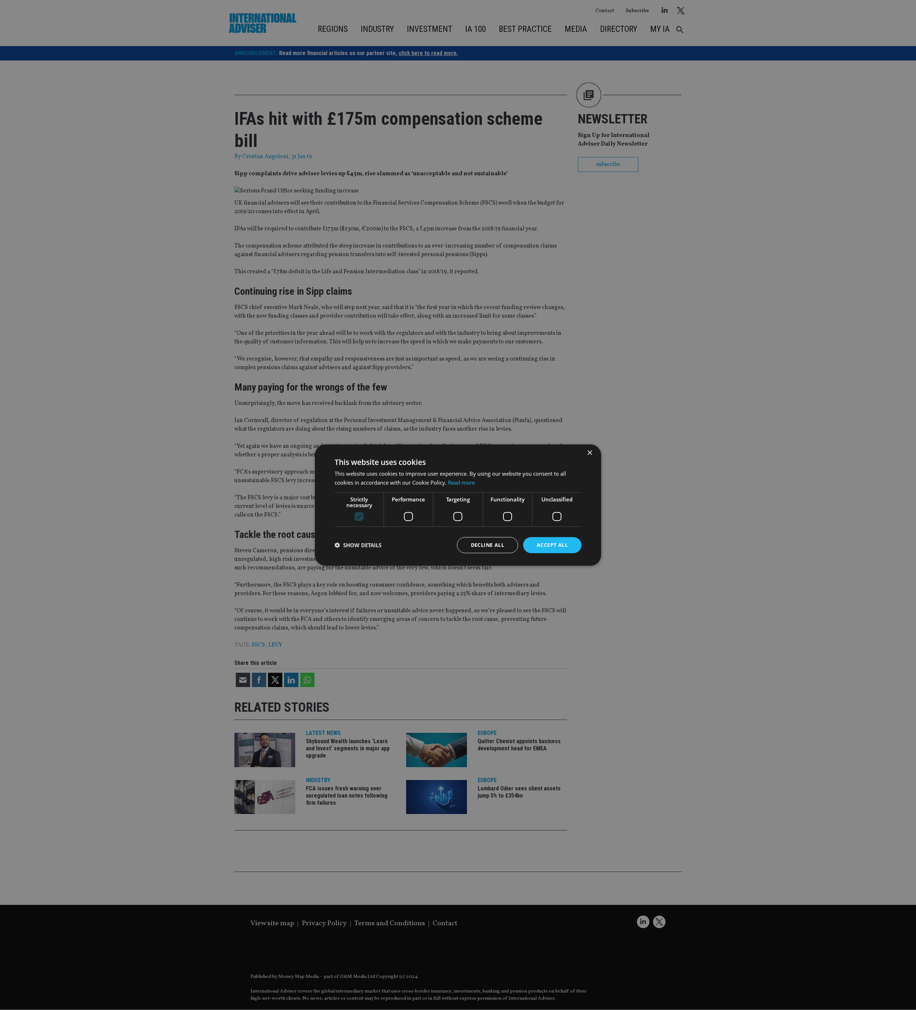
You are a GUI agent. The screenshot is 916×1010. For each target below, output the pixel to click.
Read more (461, 482)
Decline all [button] (487, 544)
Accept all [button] (552, 544)
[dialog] (458, 505)
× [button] (589, 453)
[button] (358, 545)
